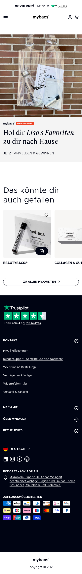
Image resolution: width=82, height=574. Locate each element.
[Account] (70, 17)
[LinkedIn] (5, 459)
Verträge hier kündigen (18, 375)
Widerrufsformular (15, 383)
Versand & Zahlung (15, 392)
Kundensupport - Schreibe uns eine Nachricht (33, 359)
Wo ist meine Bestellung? (19, 367)
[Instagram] (12, 459)
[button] (76, 17)
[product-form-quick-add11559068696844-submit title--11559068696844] (41, 251)
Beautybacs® (15, 263)
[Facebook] (19, 459)
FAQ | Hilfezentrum (15, 350)
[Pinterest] (27, 459)
